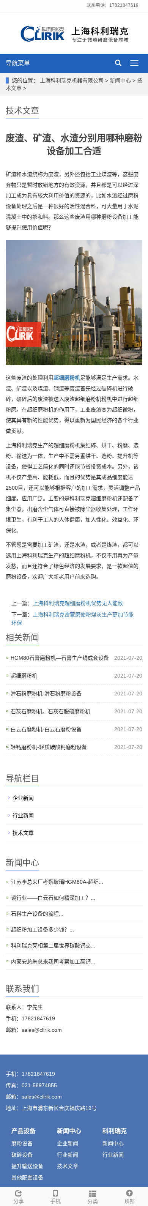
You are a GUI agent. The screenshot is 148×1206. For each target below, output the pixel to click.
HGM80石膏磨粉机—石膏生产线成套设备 (60, 658)
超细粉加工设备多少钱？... (42, 930)
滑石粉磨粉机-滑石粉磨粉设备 (46, 693)
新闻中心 (120, 80)
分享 (18, 1201)
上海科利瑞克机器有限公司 (72, 80)
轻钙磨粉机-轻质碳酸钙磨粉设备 (49, 747)
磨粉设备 (22, 1143)
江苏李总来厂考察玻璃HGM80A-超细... (57, 882)
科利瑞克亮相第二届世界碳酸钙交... (53, 946)
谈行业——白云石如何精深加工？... (53, 898)
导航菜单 (18, 63)
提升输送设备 (27, 1166)
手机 (55, 1201)
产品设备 (23, 1131)
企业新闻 (23, 798)
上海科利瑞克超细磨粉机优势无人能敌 (78, 603)
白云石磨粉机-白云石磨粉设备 (46, 729)
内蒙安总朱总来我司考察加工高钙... (53, 961)
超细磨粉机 (24, 676)
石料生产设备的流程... (37, 914)
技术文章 (23, 833)
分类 (92, 1201)
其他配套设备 (27, 1177)
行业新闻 (23, 815)
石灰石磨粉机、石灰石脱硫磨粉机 (50, 711)
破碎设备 (22, 1155)
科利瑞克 (114, 1131)
